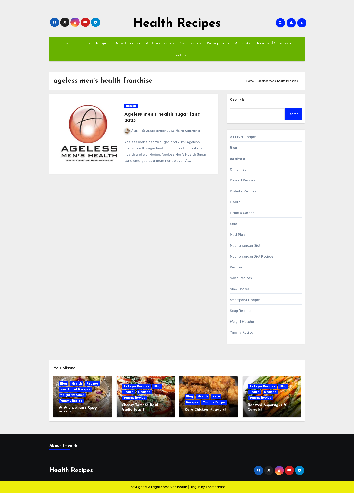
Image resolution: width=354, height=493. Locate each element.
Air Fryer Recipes (160, 43)
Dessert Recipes (127, 43)
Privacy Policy (218, 43)
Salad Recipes (241, 278)
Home (68, 43)
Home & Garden (242, 213)
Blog (233, 148)
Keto (233, 224)
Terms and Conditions (273, 43)
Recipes (102, 43)
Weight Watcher (242, 322)
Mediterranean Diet (245, 246)
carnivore (237, 159)
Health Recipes (177, 24)
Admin (135, 130)
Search (237, 100)
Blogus (195, 487)
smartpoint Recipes (245, 300)
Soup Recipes (190, 43)
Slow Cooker (239, 289)
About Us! (242, 43)
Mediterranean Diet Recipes (251, 256)
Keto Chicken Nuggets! (205, 410)
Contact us (177, 55)
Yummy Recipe (241, 332)
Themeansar (215, 487)
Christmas (238, 169)
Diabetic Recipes (243, 191)
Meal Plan (237, 235)
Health (84, 43)
